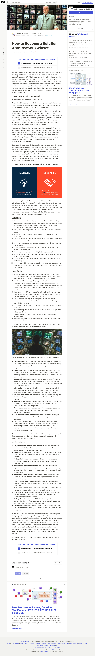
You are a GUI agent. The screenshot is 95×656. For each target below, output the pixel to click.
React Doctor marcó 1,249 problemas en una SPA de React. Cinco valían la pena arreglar (80, 54)
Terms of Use (56, 647)
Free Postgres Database (42, 645)
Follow (81, 13)
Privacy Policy (48, 647)
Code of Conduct (32, 578)
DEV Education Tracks (35, 643)
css (32, 52)
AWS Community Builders (34, 33)
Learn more (81, 28)
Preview (26, 573)
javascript (27, 52)
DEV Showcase (74, 643)
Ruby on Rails (44, 651)
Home (8, 643)
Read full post (17, 629)
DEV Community (25, 641)
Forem (30, 649)
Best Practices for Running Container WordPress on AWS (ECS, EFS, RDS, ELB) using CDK (34, 610)
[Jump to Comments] (3, 52)
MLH (57, 645)
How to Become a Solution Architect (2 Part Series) (36, 59)
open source (38, 649)
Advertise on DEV (52, 643)
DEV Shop (52, 645)
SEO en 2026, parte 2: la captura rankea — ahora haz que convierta (80, 63)
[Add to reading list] (3, 58)
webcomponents (17, 52)
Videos (26, 643)
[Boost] (3, 63)
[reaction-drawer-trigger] (3, 47)
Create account (87, 2)
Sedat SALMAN (20, 33)
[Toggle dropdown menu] (65, 584)
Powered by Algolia (50, 2)
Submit (18, 573)
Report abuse (42, 578)
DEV (53, 649)
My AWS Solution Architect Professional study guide (79, 90)
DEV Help (44, 643)
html (36, 52)
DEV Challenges (15, 643)
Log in (78, 2)
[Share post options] (3, 67)
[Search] (7, 2)
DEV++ (22, 643)
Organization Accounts (63, 643)
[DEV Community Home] (3, 2)
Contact (85, 643)
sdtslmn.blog (49, 35)
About (80, 643)
